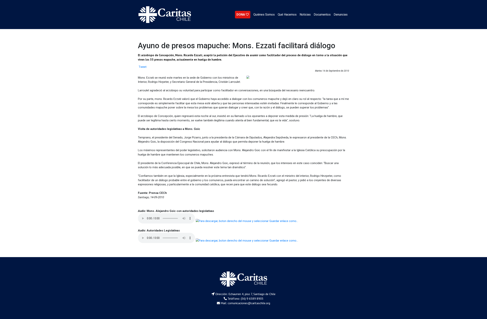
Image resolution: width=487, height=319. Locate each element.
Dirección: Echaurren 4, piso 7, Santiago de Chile (245, 294)
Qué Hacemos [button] (287, 14)
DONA (241, 14)
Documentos (322, 14)
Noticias (305, 14)
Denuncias (341, 14)
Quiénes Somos (264, 14)
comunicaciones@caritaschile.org (249, 303)
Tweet (142, 67)
